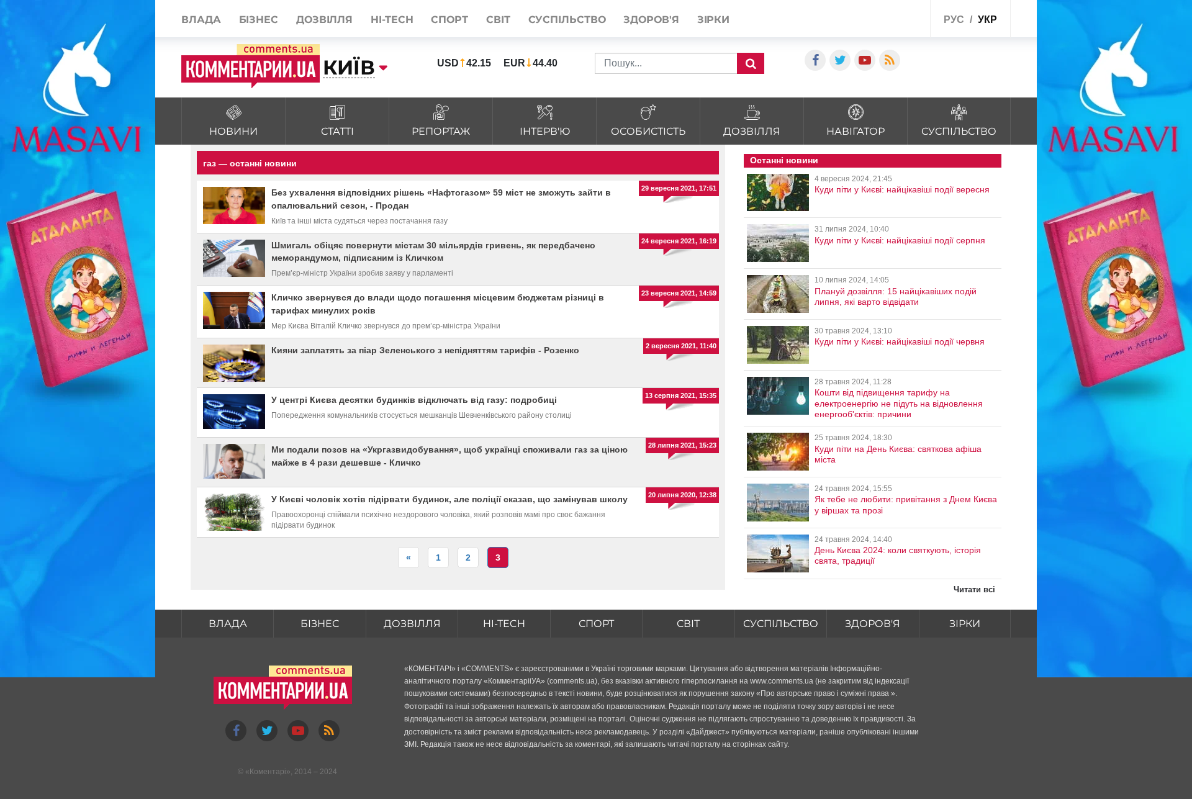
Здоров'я (651, 19)
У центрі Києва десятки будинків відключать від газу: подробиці (414, 400)
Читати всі (974, 589)
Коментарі (268, 771)
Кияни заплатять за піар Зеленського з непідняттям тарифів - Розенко (425, 350)
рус (954, 19)
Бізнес (258, 19)
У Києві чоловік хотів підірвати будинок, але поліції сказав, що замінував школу (449, 499)
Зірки (713, 19)
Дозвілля (324, 19)
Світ (498, 19)
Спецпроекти (891, 18)
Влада (201, 19)
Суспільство (567, 19)
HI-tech (392, 19)
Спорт (449, 19)
